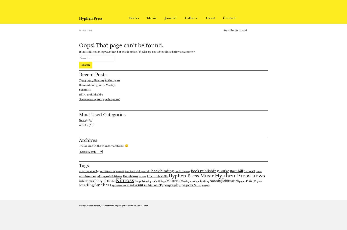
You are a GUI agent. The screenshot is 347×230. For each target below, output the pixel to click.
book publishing (205, 171)
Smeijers (102, 185)
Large (138, 181)
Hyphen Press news (240, 176)
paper (242, 181)
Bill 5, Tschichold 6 (91, 94)
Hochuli (153, 176)
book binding (162, 171)
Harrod (142, 177)
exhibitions (114, 176)
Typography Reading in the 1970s (99, 80)
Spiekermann (119, 186)
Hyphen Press (90, 19)
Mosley (185, 181)
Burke (224, 171)
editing (101, 176)
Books (134, 18)
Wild (197, 185)
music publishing (199, 181)
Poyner (258, 181)
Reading (86, 185)
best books (131, 171)
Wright (205, 186)
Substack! (85, 89)
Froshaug (130, 176)
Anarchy (94, 171)
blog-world (144, 171)
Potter (250, 181)
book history (182, 171)
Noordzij (216, 181)
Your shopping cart (235, 30)
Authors (191, 18)
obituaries (231, 181)
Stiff (140, 185)
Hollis (164, 176)
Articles (83, 125)
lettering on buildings (154, 181)
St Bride (132, 185)
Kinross (125, 180)
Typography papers (176, 185)
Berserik (120, 171)
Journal (171, 18)
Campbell (249, 171)
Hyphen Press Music (191, 176)
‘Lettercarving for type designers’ (99, 99)
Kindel (111, 181)
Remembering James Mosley (97, 85)
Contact (229, 18)
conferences (87, 176)
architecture (107, 171)
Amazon (84, 171)
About (210, 18)
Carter (259, 172)
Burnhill (236, 171)
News (82, 120)
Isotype (100, 181)
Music (152, 18)
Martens (173, 181)
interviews (86, 181)
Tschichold (151, 185)
